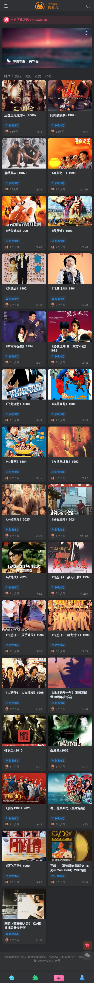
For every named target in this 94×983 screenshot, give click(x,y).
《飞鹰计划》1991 (63, 288)
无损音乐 (59, 876)
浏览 (28, 76)
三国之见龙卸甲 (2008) (20, 115)
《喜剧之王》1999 (63, 173)
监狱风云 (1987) (15, 173)
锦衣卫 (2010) (14, 750)
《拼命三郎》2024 (63, 519)
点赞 (38, 76)
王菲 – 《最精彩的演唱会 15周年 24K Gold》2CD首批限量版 (69, 869)
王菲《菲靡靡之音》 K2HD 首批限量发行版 (22, 925)
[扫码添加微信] (87, 955)
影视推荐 (14, 125)
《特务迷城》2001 (17, 230)
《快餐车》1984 (15, 461)
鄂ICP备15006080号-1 (62, 956)
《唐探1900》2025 (17, 808)
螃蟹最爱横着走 (37, 956)
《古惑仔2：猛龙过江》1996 (70, 635)
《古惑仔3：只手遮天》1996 (24, 635)
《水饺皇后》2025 (17, 519)
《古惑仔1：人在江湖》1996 (24, 692)
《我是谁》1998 (61, 230)
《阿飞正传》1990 (17, 865)
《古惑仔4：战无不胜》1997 (70, 577)
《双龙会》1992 (15, 288)
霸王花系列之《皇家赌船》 (68, 808)
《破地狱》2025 (15, 577)
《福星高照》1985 (63, 404)
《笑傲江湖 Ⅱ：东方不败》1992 (69, 348)
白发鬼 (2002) (60, 750)
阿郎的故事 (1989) (63, 115)
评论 (48, 76)
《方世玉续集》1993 (64, 461)
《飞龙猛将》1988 (17, 404)
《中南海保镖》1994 (18, 346)
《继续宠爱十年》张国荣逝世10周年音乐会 (68, 694)
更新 (18, 76)
